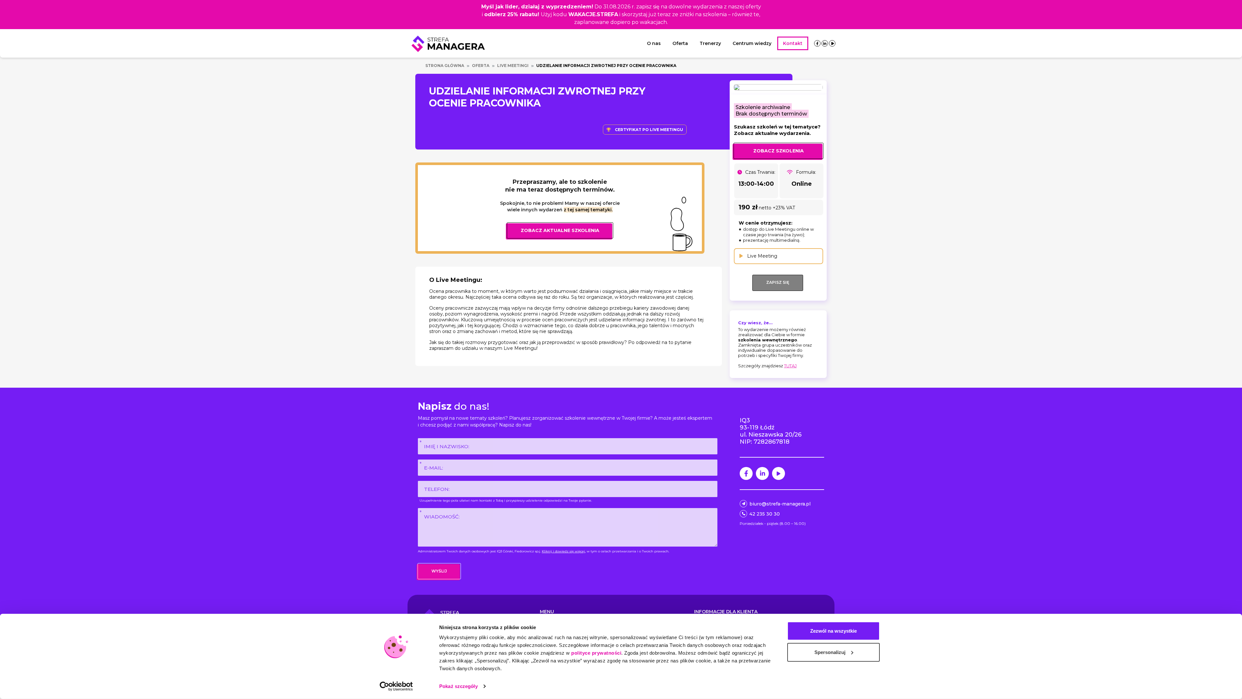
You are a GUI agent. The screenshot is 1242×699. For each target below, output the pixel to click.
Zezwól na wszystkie (833, 631)
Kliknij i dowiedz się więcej (563, 551)
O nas (654, 43)
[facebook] (817, 43)
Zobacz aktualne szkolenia (560, 230)
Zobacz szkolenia (778, 151)
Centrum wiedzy (752, 43)
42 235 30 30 (764, 514)
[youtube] (832, 43)
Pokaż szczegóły (458, 686)
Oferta (680, 43)
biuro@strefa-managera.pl (780, 504)
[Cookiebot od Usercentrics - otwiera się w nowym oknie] (396, 686)
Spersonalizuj (829, 652)
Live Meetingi (512, 65)
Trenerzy (710, 43)
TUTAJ (790, 365)
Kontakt (792, 43)
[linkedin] (824, 43)
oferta (480, 65)
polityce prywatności (596, 653)
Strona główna (444, 65)
